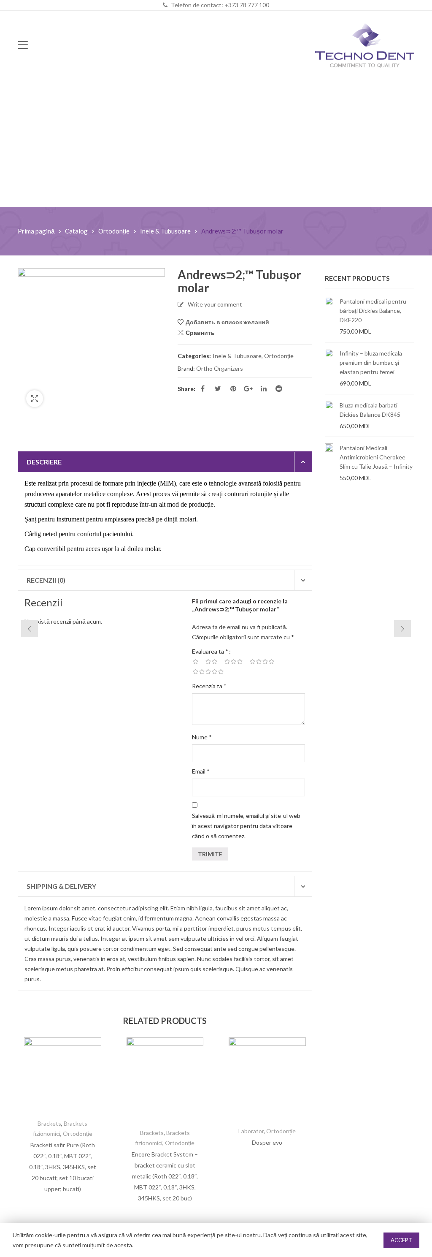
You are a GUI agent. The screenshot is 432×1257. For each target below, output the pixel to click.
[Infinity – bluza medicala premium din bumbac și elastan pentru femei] (329, 368)
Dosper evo (267, 1142)
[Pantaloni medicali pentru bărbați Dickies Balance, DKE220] (329, 316)
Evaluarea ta (210, 651)
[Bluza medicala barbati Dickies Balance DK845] (329, 415)
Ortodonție (114, 231)
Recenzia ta (209, 686)
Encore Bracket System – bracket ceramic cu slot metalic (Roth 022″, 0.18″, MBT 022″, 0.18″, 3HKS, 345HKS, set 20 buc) (165, 1176)
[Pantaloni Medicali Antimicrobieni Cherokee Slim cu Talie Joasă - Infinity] (329, 462)
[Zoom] (34, 398)
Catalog (76, 231)
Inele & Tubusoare (165, 231)
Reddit (279, 388)
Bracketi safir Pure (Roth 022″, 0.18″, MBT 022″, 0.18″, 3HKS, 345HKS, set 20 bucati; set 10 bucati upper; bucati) (62, 1166)
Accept (401, 1240)
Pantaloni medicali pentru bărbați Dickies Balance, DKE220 (373, 310)
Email (201, 771)
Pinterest (233, 388)
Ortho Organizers (219, 368)
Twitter (218, 388)
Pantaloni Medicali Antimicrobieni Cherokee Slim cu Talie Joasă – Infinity (376, 457)
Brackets (49, 1123)
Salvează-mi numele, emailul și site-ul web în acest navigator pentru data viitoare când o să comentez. (246, 825)
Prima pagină (36, 231)
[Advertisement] (216, 143)
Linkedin (263, 388)
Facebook (203, 388)
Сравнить (200, 332)
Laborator (251, 1131)
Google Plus (248, 388)
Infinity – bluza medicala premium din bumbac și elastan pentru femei (371, 362)
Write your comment (215, 304)
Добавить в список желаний (227, 322)
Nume (202, 737)
